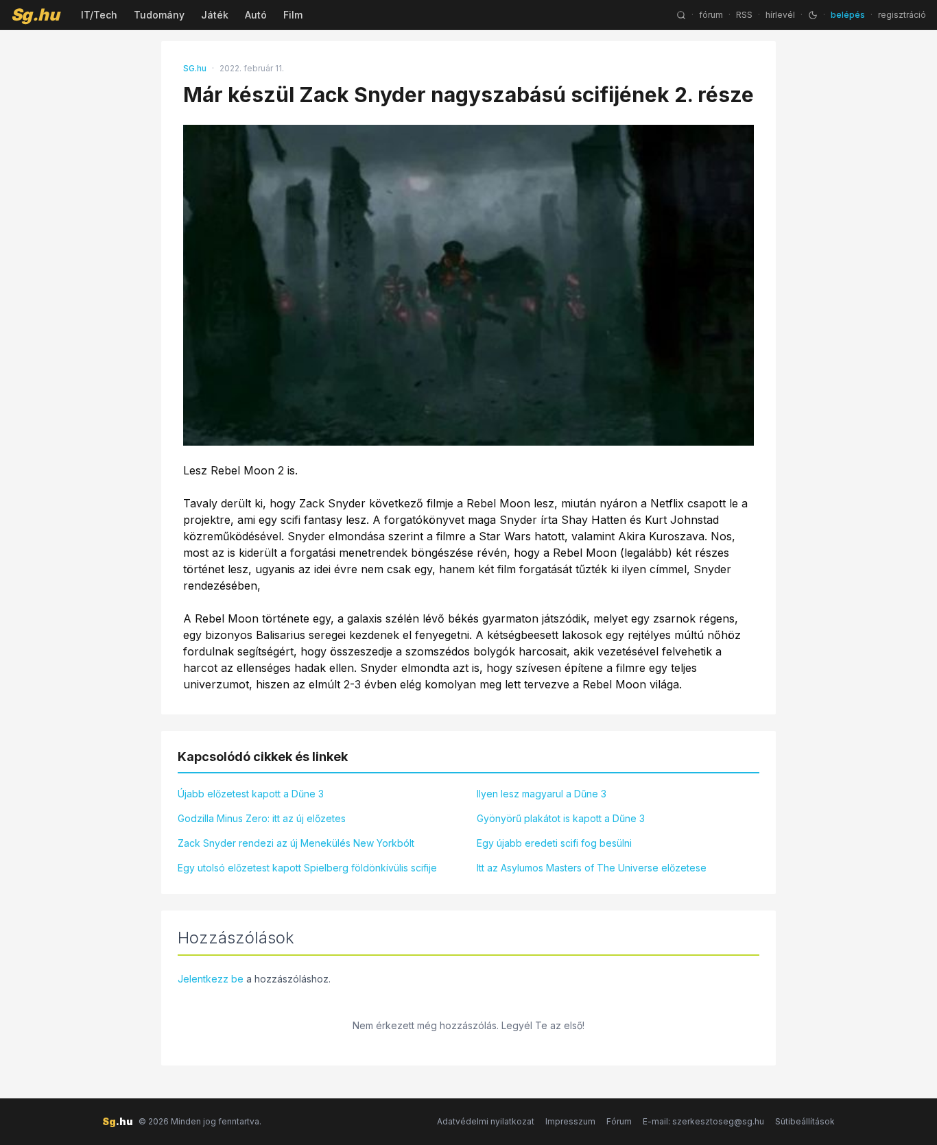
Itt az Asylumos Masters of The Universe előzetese (592, 867)
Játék (214, 15)
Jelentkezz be (211, 979)
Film (293, 15)
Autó (256, 15)
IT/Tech (99, 15)
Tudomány (159, 15)
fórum (711, 15)
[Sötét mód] (813, 15)
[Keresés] (681, 15)
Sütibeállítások (805, 1121)
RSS (744, 15)
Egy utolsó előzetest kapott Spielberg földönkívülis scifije (307, 867)
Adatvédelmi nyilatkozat (485, 1121)
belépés (848, 15)
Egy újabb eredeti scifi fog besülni (554, 843)
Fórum (619, 1121)
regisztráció (902, 15)
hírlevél (780, 15)
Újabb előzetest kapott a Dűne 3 (251, 793)
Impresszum (570, 1121)
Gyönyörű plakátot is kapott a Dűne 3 (561, 818)
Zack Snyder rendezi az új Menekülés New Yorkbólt (296, 843)
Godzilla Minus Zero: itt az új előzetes (262, 818)
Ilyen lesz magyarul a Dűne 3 (541, 793)
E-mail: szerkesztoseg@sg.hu (703, 1121)
